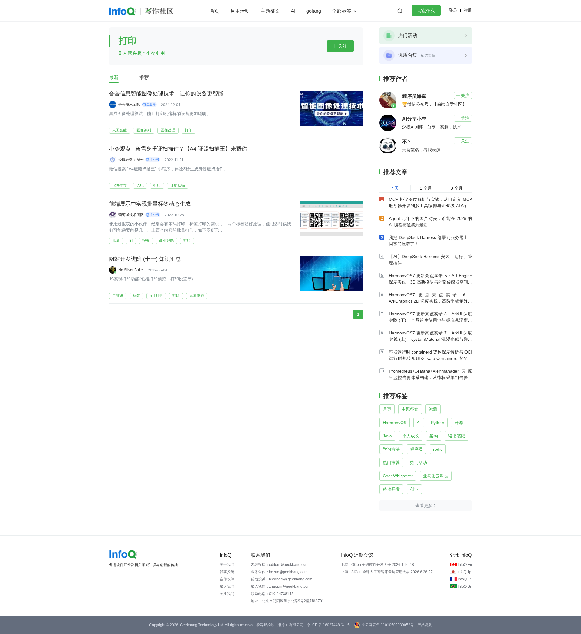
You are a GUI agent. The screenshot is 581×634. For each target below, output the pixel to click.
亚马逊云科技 (435, 475)
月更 (387, 409)
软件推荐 (119, 185)
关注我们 (227, 594)
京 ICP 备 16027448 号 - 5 (328, 625)
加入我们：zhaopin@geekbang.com (280, 586)
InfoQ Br (464, 586)
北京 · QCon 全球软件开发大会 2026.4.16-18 (377, 565)
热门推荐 (391, 462)
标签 (136, 296)
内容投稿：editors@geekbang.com (279, 565)
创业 (414, 489)
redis (437, 449)
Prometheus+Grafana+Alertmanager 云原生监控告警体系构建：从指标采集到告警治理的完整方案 (430, 377)
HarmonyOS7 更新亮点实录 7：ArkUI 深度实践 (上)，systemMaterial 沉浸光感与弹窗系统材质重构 (430, 339)
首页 (214, 11)
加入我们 (227, 586)
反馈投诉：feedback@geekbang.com (281, 579)
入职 (140, 185)
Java (387, 435)
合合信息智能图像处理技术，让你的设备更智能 (166, 94)
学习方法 (391, 449)
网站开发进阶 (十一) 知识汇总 (145, 259)
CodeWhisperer (398, 475)
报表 (145, 240)
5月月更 (156, 296)
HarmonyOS (394, 422)
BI (131, 240)
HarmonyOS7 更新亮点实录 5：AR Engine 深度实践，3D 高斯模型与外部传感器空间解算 (430, 282)
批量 (116, 240)
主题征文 (270, 11)
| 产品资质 (423, 625)
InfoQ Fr (464, 579)
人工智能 (119, 130)
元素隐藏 (196, 296)
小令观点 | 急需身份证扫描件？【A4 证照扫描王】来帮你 (178, 149)
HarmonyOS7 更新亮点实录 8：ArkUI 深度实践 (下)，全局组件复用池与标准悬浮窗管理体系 (430, 320)
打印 (188, 130)
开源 (459, 422)
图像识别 (143, 130)
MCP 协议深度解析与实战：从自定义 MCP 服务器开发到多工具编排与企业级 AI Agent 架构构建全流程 (430, 205)
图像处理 (168, 130)
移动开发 (391, 489)
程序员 (416, 449)
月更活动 (240, 11)
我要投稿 (227, 572)
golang (313, 11)
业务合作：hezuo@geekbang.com (279, 572)
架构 (433, 435)
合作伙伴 (227, 579)
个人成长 (410, 435)
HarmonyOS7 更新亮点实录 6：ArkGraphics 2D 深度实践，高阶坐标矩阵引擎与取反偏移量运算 (430, 301)
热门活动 (418, 462)
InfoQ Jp (464, 572)
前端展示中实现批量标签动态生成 (150, 204)
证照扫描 (177, 185)
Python (437, 422)
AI (293, 11)
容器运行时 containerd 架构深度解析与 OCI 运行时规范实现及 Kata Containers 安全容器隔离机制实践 (430, 358)
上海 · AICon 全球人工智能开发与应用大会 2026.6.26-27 (387, 572)
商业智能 (166, 240)
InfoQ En (465, 565)
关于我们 (227, 565)
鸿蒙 (433, 409)
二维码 (117, 296)
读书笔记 (456, 435)
